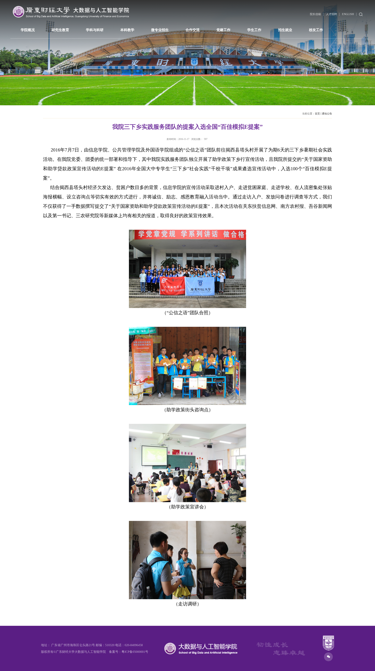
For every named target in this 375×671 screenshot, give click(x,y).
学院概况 (28, 30)
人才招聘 (331, 14)
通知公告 (327, 113)
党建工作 (223, 30)
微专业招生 (160, 30)
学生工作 (254, 30)
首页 (317, 113)
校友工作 (316, 30)
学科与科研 (95, 30)
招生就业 (285, 30)
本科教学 (127, 30)
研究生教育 (60, 30)
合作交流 (193, 30)
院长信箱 (315, 14)
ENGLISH (348, 14)
